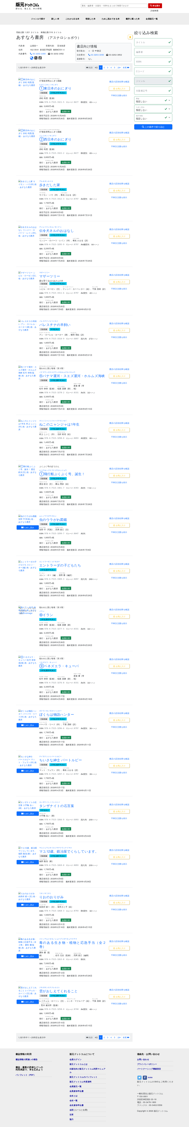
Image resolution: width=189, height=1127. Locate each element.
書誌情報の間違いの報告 (27, 1059)
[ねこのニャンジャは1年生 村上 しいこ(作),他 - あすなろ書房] (27, 425)
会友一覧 (74, 1100)
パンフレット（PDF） (26, 1075)
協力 (72, 1119)
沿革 (72, 1114)
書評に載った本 (133, 19)
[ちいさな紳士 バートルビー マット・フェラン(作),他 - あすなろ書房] (27, 761)
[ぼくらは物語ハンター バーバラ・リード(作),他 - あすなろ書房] (27, 715)
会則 (72, 1110)
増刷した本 (90, 19)
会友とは (74, 1096)
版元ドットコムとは (79, 1064)
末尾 (125, 67)
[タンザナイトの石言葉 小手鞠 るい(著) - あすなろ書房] (27, 805)
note (150, 1077)
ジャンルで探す (38, 19)
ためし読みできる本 (111, 19)
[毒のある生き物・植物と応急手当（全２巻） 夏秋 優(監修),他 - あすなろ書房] (27, 945)
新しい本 (55, 19)
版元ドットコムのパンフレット (84, 1077)
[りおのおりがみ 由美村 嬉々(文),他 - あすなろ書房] (27, 896)
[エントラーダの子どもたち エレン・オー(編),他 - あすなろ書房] (27, 566)
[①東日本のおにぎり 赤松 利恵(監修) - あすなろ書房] (27, 82)
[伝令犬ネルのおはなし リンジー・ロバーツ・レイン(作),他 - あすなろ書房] (27, 231)
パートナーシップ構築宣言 (149, 1069)
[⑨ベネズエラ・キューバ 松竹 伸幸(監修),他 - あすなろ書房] (27, 661)
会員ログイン (76, 1059)
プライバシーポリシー (147, 1064)
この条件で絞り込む (154, 126)
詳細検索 (155, 11)
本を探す (156, 6)
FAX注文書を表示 (119, 95)
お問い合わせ (143, 1059)
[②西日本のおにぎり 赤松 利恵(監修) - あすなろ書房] (27, 133)
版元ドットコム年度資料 (81, 1082)
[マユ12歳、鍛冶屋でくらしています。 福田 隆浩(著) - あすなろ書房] (27, 852)
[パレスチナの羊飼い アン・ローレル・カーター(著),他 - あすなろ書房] (27, 325)
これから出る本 (72, 19)
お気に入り (120, 88)
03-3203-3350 (39, 53)
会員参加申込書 (77, 1091)
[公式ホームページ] (31, 58)
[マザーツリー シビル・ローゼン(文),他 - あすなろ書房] (27, 275)
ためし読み (29, 527)
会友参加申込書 (77, 1105)
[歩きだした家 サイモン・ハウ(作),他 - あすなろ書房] (27, 184)
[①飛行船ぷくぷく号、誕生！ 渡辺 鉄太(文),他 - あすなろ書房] (27, 471)
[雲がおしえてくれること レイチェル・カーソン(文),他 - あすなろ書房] (27, 992)
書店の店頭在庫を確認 (119, 81)
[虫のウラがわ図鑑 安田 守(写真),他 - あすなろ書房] (27, 519)
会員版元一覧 (152, 19)
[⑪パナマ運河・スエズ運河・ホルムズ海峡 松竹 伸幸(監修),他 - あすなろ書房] (27, 372)
